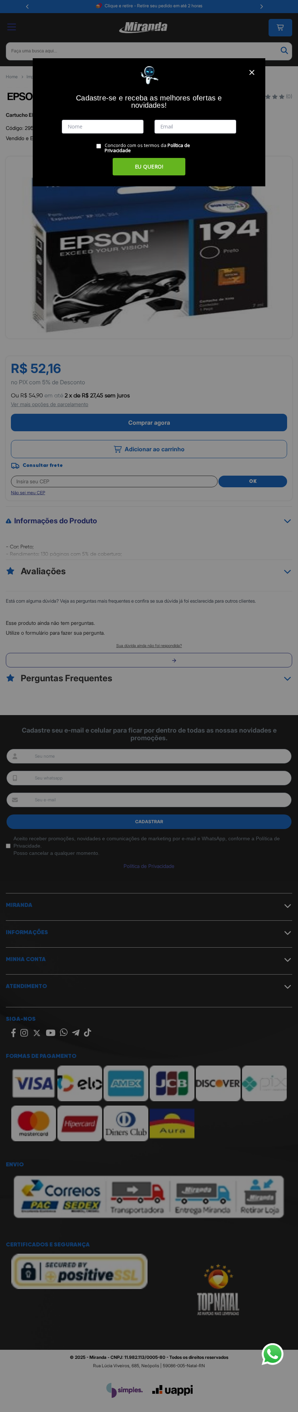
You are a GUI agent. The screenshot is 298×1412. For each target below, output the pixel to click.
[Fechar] (251, 72)
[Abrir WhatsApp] (272, 1354)
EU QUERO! (149, 166)
